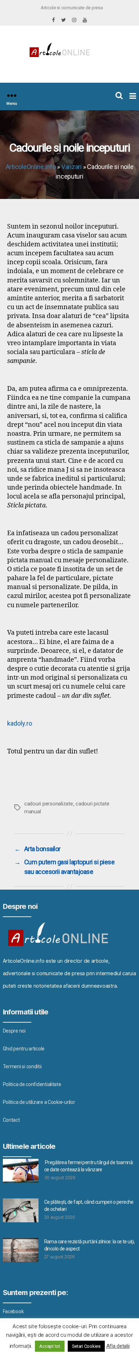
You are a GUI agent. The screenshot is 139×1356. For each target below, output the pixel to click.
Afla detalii (118, 1346)
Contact (11, 1120)
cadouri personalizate (48, 803)
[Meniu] (12, 95)
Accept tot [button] (49, 1346)
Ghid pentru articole (24, 1048)
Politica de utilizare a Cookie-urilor (39, 1102)
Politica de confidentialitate (32, 1084)
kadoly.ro (19, 723)
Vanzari (71, 166)
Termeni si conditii (22, 1066)
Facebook (13, 1311)
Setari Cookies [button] (86, 1346)
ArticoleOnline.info (31, 166)
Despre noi (14, 1031)
